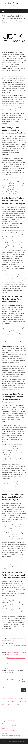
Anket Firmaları (14, 3)
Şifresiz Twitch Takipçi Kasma (9, 730)
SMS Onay (4, 733)
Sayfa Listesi (5, 728)
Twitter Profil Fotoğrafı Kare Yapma (11, 735)
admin (20, 20)
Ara (3, 687)
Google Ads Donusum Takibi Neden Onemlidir (14, 698)
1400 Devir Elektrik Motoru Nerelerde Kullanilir (14, 702)
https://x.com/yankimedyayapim (16, 658)
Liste (3, 723)
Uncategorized (7, 663)
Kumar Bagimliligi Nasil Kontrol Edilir (11, 710)
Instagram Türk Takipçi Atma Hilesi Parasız (13, 721)
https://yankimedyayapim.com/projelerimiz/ (14, 645)
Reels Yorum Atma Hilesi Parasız (10, 725)
